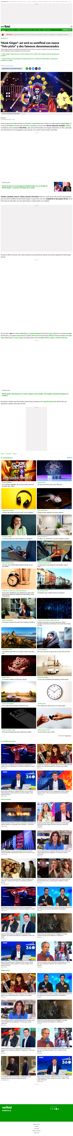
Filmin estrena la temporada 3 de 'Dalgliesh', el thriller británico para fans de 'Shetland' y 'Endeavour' (52, 934)
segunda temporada (49, 401)
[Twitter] (36, 68)
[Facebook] (30, 68)
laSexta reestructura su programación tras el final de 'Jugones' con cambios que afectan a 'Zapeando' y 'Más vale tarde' (17, 935)
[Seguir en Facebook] (52, 1109)
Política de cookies (36, 1130)
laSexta (54, 1)
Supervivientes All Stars (13, 1)
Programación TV (11, 29)
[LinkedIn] (39, 68)
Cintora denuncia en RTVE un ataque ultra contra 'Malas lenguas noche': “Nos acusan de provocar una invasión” (53, 792)
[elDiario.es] (6, 1110)
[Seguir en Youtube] (56, 1109)
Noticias (4, 29)
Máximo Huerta (54, 335)
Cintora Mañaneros (34, 1)
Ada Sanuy (39, 767)
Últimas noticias (5, 970)
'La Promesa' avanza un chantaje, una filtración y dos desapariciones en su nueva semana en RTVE (16, 1077)
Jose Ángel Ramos (5, 884)
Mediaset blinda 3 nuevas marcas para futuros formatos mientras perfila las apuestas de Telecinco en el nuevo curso (18, 851)
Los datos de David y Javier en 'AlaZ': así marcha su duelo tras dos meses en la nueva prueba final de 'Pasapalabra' (54, 908)
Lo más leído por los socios (8, 741)
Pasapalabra (40, 1)
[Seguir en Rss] (58, 1109)
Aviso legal (36, 1128)
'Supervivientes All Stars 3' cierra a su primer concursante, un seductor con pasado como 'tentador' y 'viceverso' (40, 34)
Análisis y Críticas (46, 29)
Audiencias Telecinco (64, 1)
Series (35, 29)
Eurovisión (29, 1)
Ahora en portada (6, 799)
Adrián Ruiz (39, 827)
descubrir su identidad (32, 123)
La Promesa (50, 1)
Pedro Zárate (4, 767)
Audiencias (19, 29)
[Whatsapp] (27, 68)
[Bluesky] (33, 68)
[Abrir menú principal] (71, 26)
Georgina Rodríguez (34, 333)
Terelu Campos (19, 337)
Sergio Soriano (4, 796)
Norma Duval (36, 335)
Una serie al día (45, 1)
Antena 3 (15, 453)
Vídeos (39, 29)
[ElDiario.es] (67, 29)
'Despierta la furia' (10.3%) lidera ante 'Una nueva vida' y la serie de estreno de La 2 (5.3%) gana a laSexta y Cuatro (53, 879)
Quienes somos (36, 1124)
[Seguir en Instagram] (54, 1109)
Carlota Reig (19, 1)
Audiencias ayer (57, 1)
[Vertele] (7, 1107)
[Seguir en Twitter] (50, 1109)
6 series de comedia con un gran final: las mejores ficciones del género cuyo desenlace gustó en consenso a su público (54, 765)
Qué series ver (24, 1)
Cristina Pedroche (61, 337)
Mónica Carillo (49, 337)
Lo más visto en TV (27, 29)
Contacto (36, 1126)
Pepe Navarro (21, 335)
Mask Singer (8, 453)
